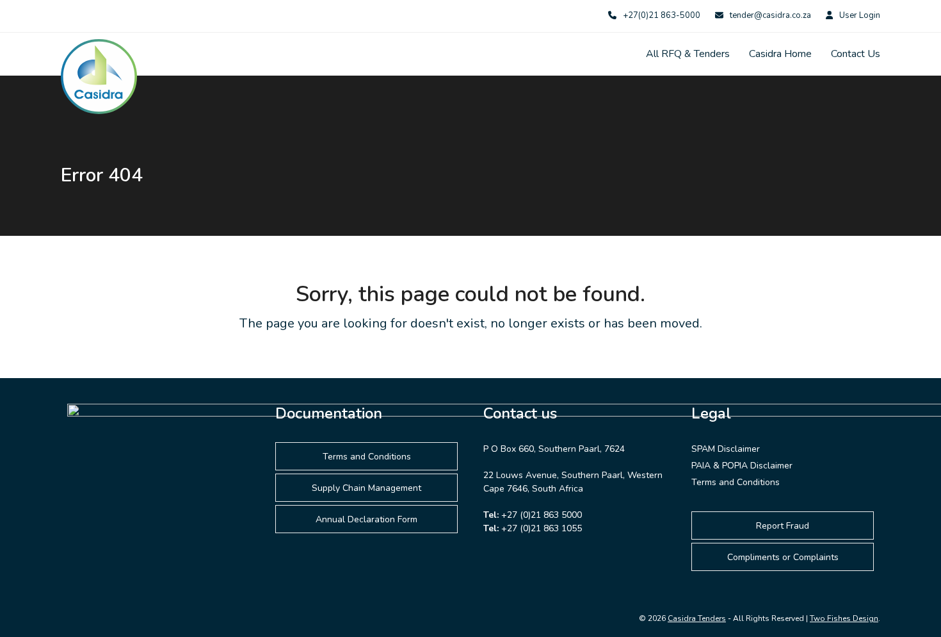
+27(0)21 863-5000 (661, 15)
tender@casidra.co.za (770, 15)
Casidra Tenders (697, 618)
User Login (859, 15)
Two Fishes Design (844, 618)
